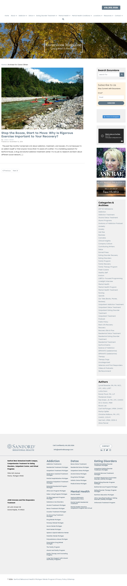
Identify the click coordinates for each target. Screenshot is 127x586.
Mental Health (64, 16)
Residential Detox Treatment (109, 333)
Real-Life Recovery (105, 325)
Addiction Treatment (106, 215)
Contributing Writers (106, 246)
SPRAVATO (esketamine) (107, 351)
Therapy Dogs (103, 359)
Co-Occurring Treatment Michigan (55, 515)
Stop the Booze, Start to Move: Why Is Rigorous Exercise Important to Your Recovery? (37, 134)
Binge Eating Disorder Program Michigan (104, 483)
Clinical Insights (104, 241)
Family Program (104, 261)
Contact (118, 16)
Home (7, 16)
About (13, 16)
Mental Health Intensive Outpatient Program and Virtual (81, 507)
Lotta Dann (102, 391)
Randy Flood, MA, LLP (106, 394)
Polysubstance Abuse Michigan (57, 539)
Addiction (22, 16)
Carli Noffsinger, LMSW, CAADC (110, 408)
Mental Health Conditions (81, 16)
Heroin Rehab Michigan (54, 526)
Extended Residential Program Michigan (57, 487)
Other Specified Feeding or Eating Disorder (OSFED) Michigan (105, 498)
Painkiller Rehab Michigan (55, 536)
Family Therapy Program (107, 267)
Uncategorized (104, 362)
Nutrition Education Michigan (104, 495)
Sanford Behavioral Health (23, 579)
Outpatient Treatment (107, 316)
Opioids (101, 296)
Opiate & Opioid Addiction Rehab (58, 532)
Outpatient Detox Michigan (80, 470)
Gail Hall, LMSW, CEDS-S (107, 420)
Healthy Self (103, 273)
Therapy (101, 356)
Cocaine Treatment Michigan (56, 512)
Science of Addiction (106, 348)
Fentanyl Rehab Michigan (55, 523)
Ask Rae (101, 232)
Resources (108, 16)
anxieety (101, 226)
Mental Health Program (107, 287)
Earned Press (103, 252)
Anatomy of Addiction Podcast (110, 223)
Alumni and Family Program (56, 550)
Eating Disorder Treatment (45, 16)
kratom (101, 275)
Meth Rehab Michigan (54, 529)
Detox (31, 16)
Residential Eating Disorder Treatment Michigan (103, 464)
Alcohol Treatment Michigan (56, 505)
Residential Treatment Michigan (57, 467)
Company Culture (105, 244)
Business (101, 235)
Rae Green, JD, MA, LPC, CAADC (110, 400)
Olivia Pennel (103, 423)
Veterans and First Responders (110, 365)
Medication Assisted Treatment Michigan (57, 474)
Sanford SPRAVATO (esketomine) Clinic (77, 498)
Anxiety (101, 229)
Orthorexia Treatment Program (104, 502)
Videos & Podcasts (105, 368)
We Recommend (104, 371)
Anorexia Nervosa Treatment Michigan (104, 474)
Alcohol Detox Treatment (108, 218)
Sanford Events (104, 345)
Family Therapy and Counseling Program (57, 554)
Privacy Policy (61, 579)
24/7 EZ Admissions (105, 209)
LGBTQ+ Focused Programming (110, 278)
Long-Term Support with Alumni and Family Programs (57, 559)
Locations (97, 16)
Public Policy (103, 322)
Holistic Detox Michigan (78, 480)
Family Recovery (104, 264)
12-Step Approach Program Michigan (56, 498)
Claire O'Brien (9, 140)
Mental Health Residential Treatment (79, 503)
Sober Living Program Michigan (57, 494)
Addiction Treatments (54, 464)
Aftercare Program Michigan (56, 491)
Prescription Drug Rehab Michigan (55, 543)
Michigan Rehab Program (45, 579)
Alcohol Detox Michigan (78, 474)
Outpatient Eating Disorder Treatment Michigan (103, 469)
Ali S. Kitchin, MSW (105, 403)
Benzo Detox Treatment (79, 464)
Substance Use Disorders (55, 502)
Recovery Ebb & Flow (106, 330)
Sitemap (71, 579)
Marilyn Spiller (103, 411)
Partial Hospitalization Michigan (57, 478)
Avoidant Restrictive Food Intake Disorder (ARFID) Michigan (105, 478)
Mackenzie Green (104, 397)
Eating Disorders (104, 258)
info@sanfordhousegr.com (63, 449)
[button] (16, 15)
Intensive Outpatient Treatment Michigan (57, 482)
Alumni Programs (105, 220)
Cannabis (102, 238)
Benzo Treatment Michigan (56, 508)
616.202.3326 (69, 445)
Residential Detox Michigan (80, 467)
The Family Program (53, 547)
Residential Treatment (107, 342)
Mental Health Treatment (108, 290)
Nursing (101, 293)
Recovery (101, 328)
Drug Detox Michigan (78, 477)
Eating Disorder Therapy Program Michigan (105, 491)
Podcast (101, 319)
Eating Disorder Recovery (108, 255)
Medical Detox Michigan (79, 483)
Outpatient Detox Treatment (109, 307)
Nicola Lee (102, 406)
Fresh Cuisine (103, 270)
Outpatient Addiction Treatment (111, 304)
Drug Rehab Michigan (54, 519)
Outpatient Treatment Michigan (57, 470)
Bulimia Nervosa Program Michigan (105, 487)
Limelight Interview (105, 281)
